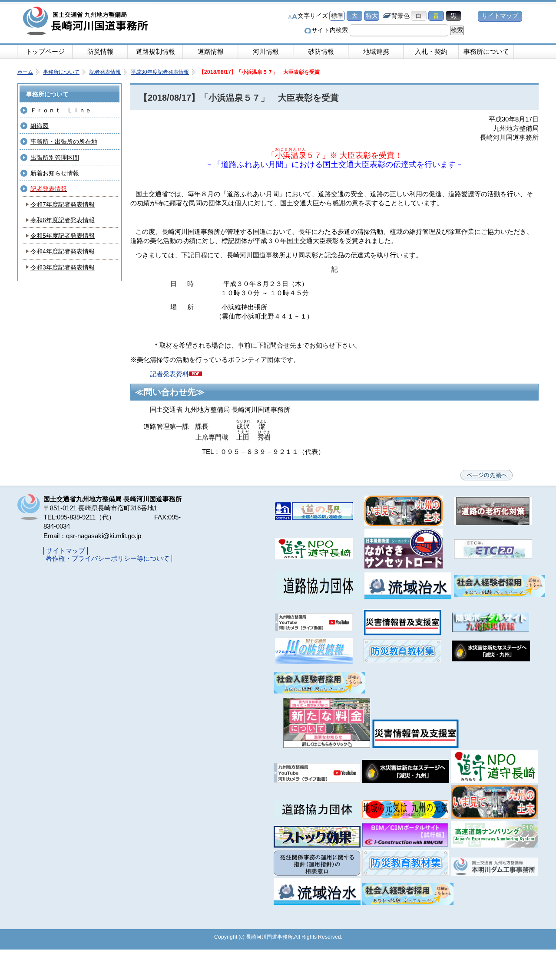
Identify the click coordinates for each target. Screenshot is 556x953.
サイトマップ (500, 16)
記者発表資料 (169, 374)
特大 (372, 16)
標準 (337, 16)
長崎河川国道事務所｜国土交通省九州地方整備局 (87, 21)
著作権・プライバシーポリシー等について (107, 558)
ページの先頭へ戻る (486, 475)
